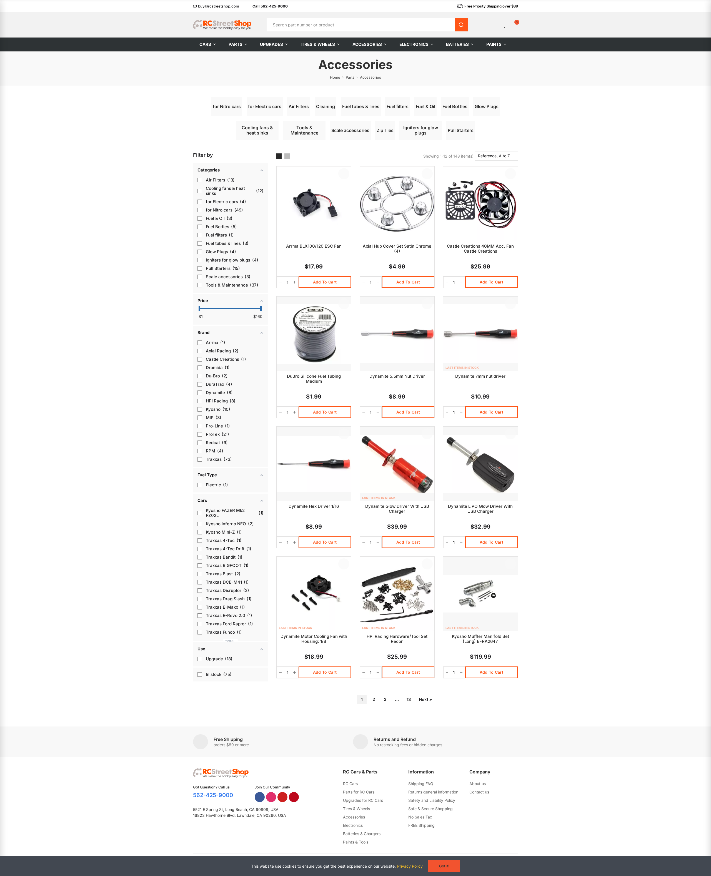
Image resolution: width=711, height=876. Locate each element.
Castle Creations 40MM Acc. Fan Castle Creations (480, 248)
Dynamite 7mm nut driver (480, 376)
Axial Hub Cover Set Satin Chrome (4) (397, 248)
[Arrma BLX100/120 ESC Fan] (314, 203)
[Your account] (495, 25)
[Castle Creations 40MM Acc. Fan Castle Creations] (480, 203)
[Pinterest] (294, 797)
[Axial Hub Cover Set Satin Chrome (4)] (397, 203)
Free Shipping (228, 739)
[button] (216, 6)
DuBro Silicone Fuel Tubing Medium (314, 379)
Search (461, 24)
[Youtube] (282, 797)
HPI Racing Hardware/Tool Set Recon (397, 639)
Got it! (444, 866)
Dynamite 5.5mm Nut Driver (397, 376)
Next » (425, 699)
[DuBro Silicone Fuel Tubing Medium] (314, 334)
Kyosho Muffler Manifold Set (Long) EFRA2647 (480, 639)
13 (409, 699)
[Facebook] (260, 797)
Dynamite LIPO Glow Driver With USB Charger (480, 509)
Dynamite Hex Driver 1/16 (314, 506)
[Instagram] (271, 797)
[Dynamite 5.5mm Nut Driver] (397, 334)
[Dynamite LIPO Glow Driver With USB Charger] (480, 464)
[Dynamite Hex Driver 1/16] (314, 464)
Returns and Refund (395, 739)
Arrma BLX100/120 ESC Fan (314, 246)
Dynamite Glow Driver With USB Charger (397, 509)
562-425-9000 (213, 795)
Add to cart (325, 282)
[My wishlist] (505, 25)
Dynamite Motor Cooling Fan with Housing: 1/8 (314, 639)
